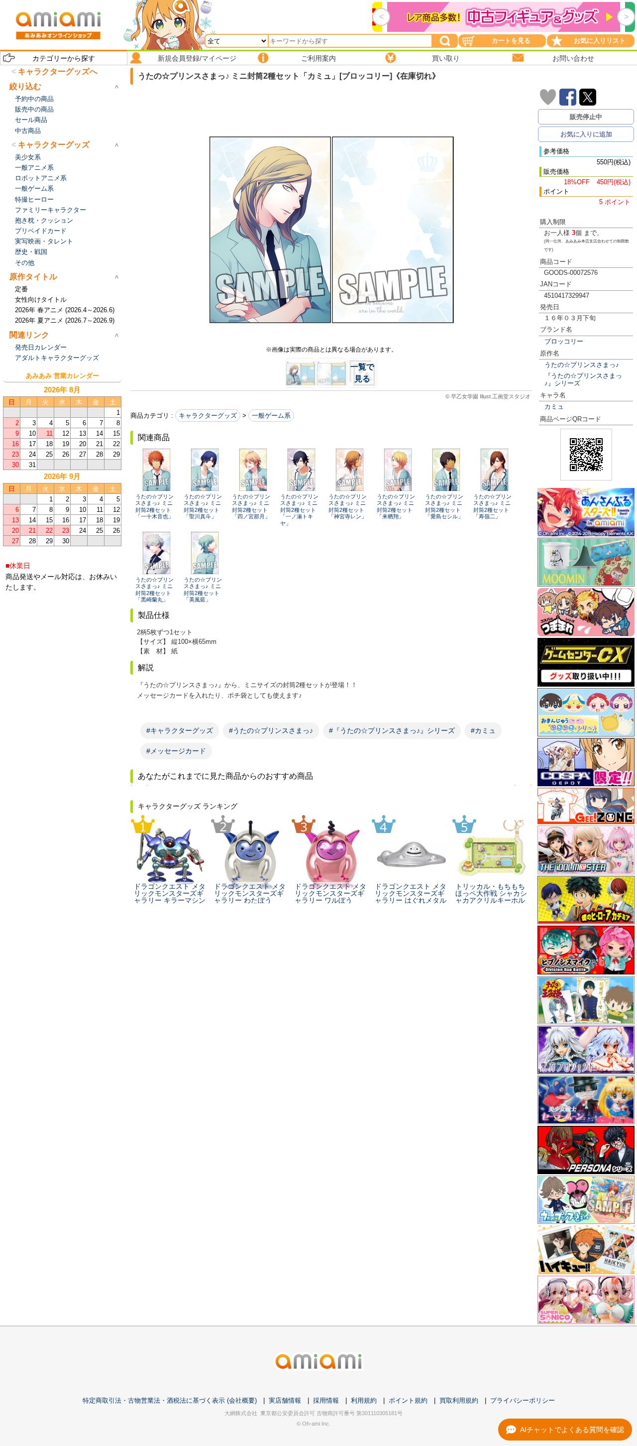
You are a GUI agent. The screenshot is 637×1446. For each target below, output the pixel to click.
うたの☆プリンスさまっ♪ (581, 364)
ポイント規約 (408, 1400)
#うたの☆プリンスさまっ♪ (271, 730)
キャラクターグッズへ (58, 71)
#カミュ (483, 730)
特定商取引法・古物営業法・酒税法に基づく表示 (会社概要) (170, 1400)
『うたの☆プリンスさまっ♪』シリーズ (583, 379)
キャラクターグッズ (208, 415)
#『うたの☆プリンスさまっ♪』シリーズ (392, 730)
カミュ (554, 406)
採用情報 (326, 1400)
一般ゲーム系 (271, 415)
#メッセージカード (176, 751)
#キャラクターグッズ (179, 730)
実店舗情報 (285, 1400)
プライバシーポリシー (522, 1400)
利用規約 (364, 1400)
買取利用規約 (458, 1400)
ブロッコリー (563, 341)
